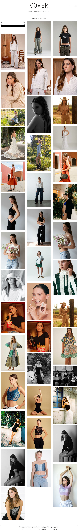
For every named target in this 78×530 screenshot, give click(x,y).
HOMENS (32, 11)
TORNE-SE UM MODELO (41, 11)
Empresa (40, 527)
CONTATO (46, 11)
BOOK (33, 18)
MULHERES (29, 11)
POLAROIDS (35, 18)
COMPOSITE (41, 18)
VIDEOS (38, 18)
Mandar (70, 528)
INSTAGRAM (44, 18)
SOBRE (38, 11)
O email (40, 528)
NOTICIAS (49, 11)
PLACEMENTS (35, 11)
